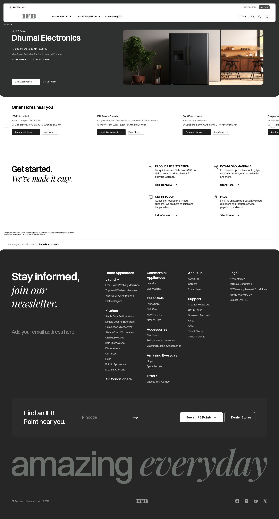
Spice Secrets (154, 366)
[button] (273, 125)
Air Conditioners (118, 379)
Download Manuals (198, 315)
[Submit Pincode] (135, 417)
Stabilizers (153, 335)
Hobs (108, 359)
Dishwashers (112, 348)
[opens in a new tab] (237, 501)
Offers (243, 16)
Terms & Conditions (240, 284)
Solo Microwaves (114, 343)
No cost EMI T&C (238, 300)
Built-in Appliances (115, 364)
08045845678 (250, 7)
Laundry (151, 283)
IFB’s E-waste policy (240, 294)
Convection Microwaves (118, 327)
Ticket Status (195, 331)
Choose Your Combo (158, 381)
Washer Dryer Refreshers (119, 295)
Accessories (157, 329)
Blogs (150, 361)
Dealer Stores (241, 417)
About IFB (193, 278)
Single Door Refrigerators (119, 316)
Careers (192, 284)
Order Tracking (196, 336)
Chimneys (110, 353)
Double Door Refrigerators (120, 321)
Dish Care (152, 309)
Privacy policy (237, 278)
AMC (191, 325)
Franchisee (194, 289)
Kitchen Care (154, 320)
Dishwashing (154, 288)
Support (264, 7)
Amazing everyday (112, 16)
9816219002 (21, 59)
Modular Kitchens (115, 369)
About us (195, 273)
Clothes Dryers (113, 301)
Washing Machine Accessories (164, 346)
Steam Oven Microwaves (119, 332)
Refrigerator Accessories (161, 340)
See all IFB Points (199, 417)
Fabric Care (153, 304)
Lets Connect (163, 215)
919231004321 (44, 59)
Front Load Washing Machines (122, 285)
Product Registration (199, 304)
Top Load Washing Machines (121, 290)
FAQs (191, 320)
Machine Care (154, 314)
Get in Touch (195, 310)
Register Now (163, 184)
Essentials (155, 298)
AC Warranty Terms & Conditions (248, 289)
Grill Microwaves (114, 337)
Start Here (227, 184)
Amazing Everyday (162, 355)
